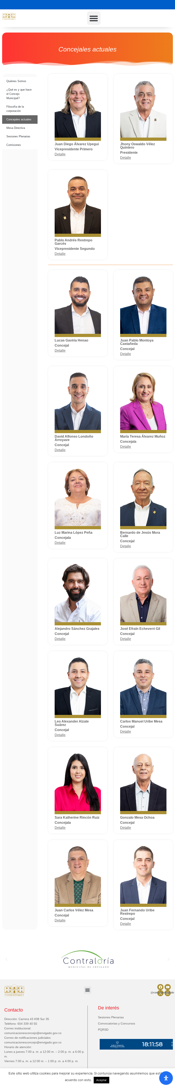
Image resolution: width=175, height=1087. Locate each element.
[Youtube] (168, 987)
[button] (94, 18)
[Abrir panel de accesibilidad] (166, 1078)
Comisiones (13, 145)
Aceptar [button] (101, 1080)
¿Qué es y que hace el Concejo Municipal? (19, 94)
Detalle (60, 154)
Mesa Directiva (15, 127)
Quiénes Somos (16, 81)
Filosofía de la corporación (15, 108)
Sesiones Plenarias (18, 136)
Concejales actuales (18, 119)
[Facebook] (160, 987)
